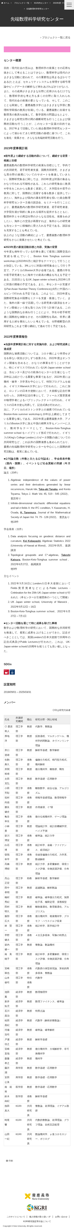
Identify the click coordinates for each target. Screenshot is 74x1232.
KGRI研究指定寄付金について (37, 1221)
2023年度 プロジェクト (63, 3)
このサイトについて (16, 1217)
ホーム (6, 3)
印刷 (11, 1161)
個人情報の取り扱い (38, 1217)
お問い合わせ (61, 1217)
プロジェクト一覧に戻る (56, 37)
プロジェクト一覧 (21, 3)
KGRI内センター (41, 3)
